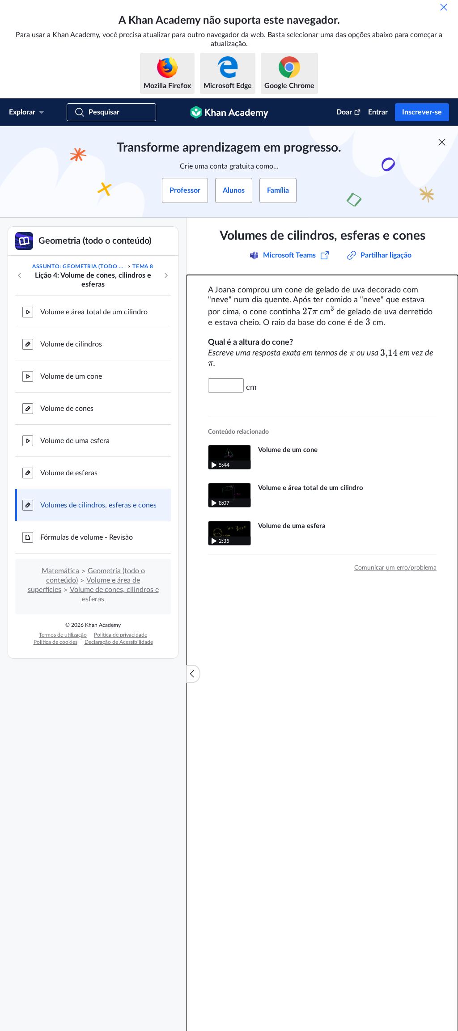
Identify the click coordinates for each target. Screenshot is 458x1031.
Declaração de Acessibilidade (119, 642)
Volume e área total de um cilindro (94, 312)
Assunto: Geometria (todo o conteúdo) (79, 266)
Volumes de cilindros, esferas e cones (98, 505)
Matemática (60, 571)
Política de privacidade (120, 635)
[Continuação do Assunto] (166, 275)
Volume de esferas (69, 473)
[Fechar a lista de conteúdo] (193, 674)
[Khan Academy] (229, 112)
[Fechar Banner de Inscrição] (442, 142)
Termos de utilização (63, 635)
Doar (344, 112)
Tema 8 (142, 266)
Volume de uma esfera (75, 440)
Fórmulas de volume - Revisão (86, 537)
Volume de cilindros (71, 344)
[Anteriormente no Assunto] (19, 275)
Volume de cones (66, 408)
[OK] (444, 7)
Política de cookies (55, 642)
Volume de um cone (71, 376)
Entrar (378, 112)
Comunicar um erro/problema (395, 568)
